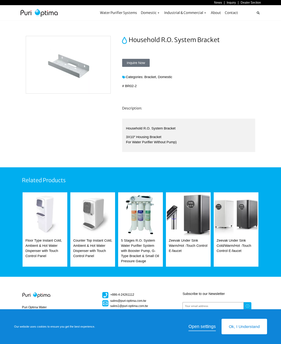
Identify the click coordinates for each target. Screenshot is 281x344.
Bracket (150, 77)
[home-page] (39, 13)
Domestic (149, 13)
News (218, 2)
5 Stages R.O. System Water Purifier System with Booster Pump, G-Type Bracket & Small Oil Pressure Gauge (140, 251)
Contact (231, 13)
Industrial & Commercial (183, 13)
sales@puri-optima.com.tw (128, 300)
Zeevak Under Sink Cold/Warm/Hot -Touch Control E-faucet (234, 246)
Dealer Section (251, 2)
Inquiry (231, 2)
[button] (258, 13)
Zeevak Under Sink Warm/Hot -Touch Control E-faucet (188, 246)
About (216, 13)
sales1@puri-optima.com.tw (129, 306)
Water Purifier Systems (118, 13)
